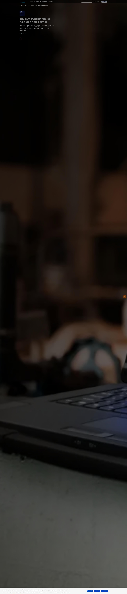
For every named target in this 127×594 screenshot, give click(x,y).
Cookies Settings (90, 590)
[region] (63, 591)
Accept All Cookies (105, 590)
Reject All (97, 590)
